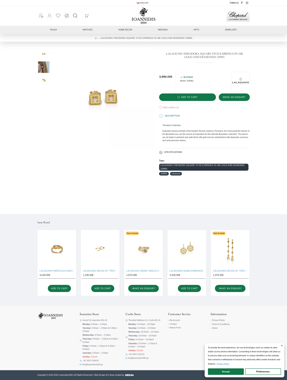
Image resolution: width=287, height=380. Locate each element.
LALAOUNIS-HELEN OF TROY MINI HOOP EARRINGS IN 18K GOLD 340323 (101, 270)
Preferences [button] (263, 371)
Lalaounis (176, 173)
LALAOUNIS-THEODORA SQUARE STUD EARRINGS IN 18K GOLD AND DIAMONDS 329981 (202, 167)
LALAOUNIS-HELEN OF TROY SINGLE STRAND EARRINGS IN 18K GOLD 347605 (231, 270)
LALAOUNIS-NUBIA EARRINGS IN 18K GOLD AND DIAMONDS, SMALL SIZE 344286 (187, 270)
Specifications (173, 152)
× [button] (282, 346)
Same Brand (43, 222)
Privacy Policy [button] (223, 364)
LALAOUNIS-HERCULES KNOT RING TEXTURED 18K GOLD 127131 (57, 270)
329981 (163, 173)
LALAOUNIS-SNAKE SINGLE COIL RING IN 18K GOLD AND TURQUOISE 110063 (144, 270)
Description (172, 116)
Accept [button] (226, 371)
